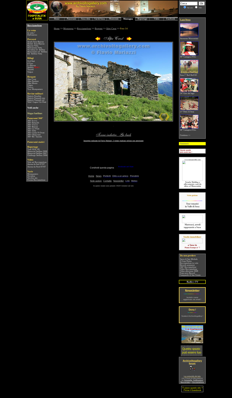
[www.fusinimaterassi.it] (192, 222)
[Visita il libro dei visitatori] (192, 390)
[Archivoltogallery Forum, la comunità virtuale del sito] (192, 370)
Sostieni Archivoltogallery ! (192, 316)
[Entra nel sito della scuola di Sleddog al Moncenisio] (192, 180)
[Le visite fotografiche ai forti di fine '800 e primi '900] (192, 342)
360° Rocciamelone (188, 267)
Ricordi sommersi (187, 265)
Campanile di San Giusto (190, 275)
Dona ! (192, 309)
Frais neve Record (187, 273)
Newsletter (192, 290)
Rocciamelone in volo (189, 263)
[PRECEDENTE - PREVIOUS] (98, 40)
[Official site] (192, 198)
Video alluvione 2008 (189, 271)
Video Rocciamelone (188, 269)
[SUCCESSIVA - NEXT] (129, 40)
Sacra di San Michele (189, 259)
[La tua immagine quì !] (191, 355)
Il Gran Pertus (186, 261)
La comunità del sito (192, 376)
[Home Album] (113, 40)
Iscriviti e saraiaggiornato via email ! (192, 298)
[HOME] (113, 16)
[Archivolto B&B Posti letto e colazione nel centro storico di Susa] (37, 19)
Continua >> (185, 135)
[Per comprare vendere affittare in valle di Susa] (192, 242)
